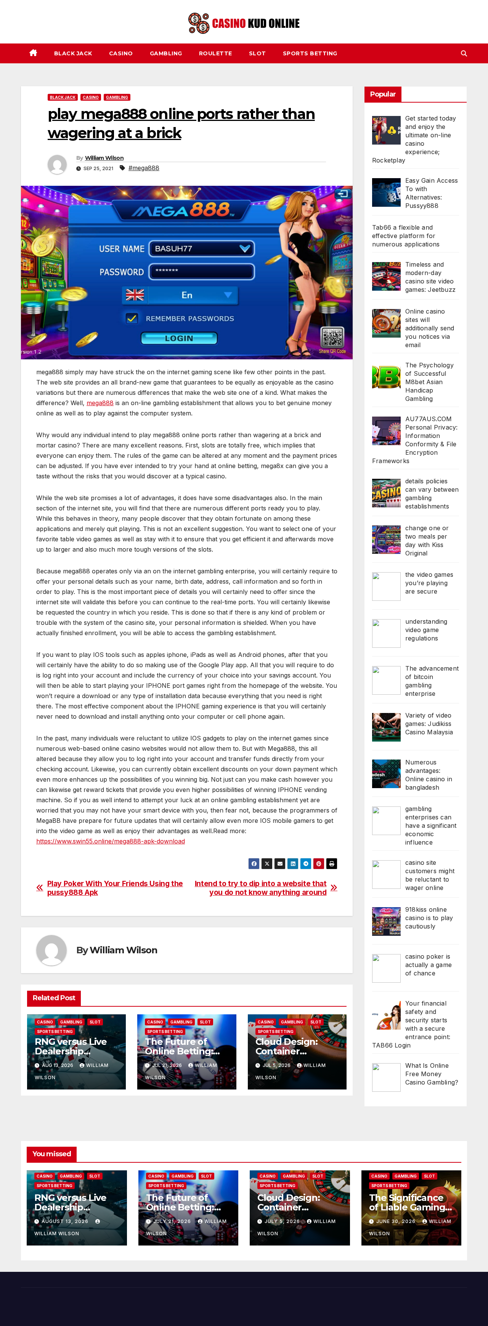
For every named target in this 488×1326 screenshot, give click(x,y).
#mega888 (143, 168)
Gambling (166, 53)
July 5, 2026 (283, 1221)
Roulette (215, 53)
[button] (464, 53)
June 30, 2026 (396, 1221)
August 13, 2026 (66, 1221)
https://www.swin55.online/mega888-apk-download (110, 841)
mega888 (100, 403)
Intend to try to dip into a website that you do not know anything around (261, 888)
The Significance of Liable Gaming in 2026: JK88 (407, 1207)
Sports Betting (310, 53)
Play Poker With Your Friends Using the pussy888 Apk (115, 888)
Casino (121, 53)
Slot (257, 53)
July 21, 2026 (173, 1221)
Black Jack (73, 53)
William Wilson (104, 157)
